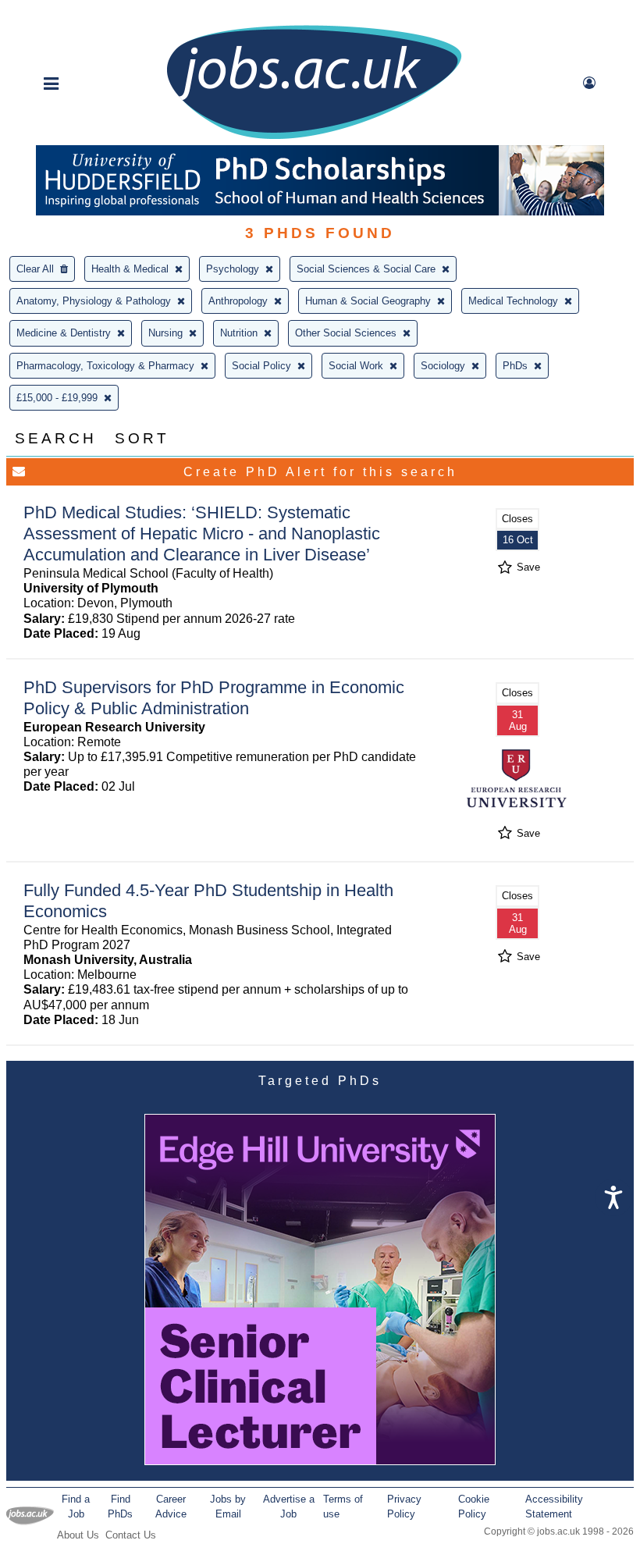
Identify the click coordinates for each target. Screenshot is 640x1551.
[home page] (313, 137)
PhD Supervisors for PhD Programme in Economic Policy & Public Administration (213, 698)
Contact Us (130, 1535)
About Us (78, 1535)
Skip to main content (62, 13)
